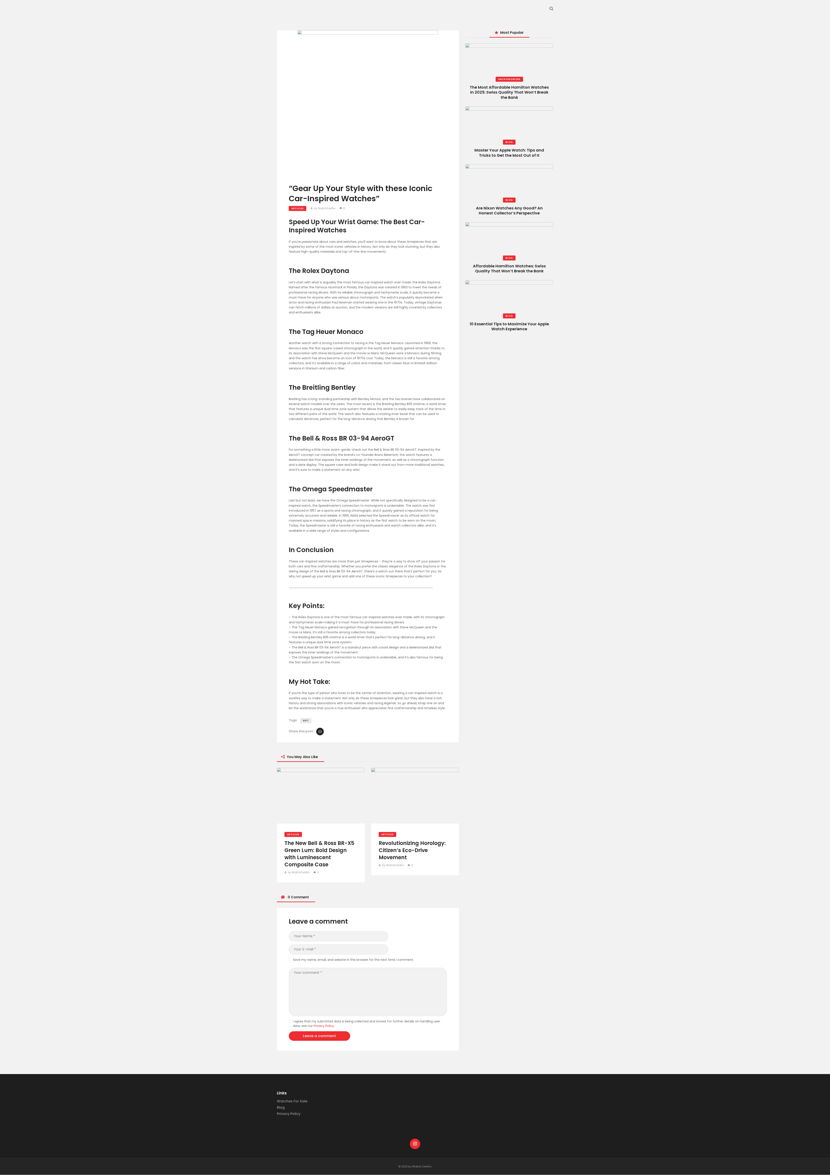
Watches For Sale (292, 1101)
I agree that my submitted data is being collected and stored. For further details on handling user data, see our (366, 1023)
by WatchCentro (324, 208)
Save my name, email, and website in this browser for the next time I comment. (353, 960)
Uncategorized (509, 79)
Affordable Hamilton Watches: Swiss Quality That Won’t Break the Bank (509, 268)
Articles (297, 208)
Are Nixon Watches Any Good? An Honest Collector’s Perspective (509, 210)
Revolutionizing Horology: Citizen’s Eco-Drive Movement (412, 850)
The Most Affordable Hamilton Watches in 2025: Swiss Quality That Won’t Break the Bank (509, 92)
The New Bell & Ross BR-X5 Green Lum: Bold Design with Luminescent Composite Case (319, 854)
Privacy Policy (324, 1026)
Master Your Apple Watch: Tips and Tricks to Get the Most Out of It (509, 152)
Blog (509, 142)
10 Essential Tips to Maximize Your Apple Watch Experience (509, 326)
